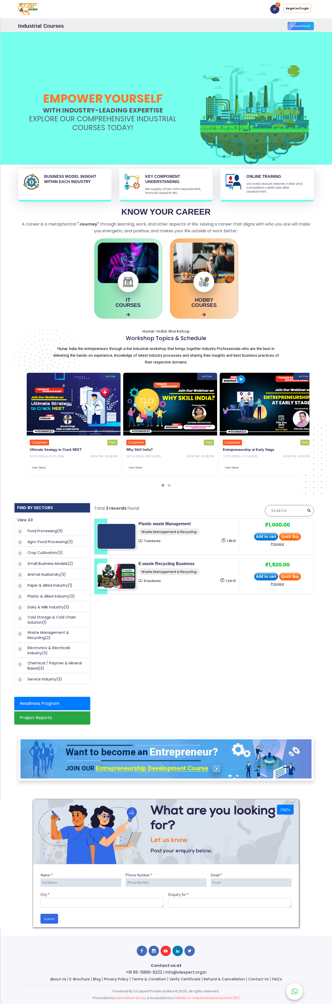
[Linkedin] (177, 951)
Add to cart (266, 536)
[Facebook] (142, 951)
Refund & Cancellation (224, 979)
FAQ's (285, 809)
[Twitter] (189, 951)
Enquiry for (178, 894)
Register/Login (297, 8)
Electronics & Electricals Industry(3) (48, 650)
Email (216, 875)
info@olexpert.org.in (185, 972)
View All (25, 520)
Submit (49, 919)
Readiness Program (39, 703)
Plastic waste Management (165, 524)
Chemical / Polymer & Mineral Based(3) (54, 666)
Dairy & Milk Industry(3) (48, 607)
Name (46, 875)
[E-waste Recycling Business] (116, 576)
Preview (277, 544)
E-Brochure (80, 979)
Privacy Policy (116, 979)
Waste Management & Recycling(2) (48, 635)
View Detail (39, 467)
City (45, 894)
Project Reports (36, 718)
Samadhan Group (131, 997)
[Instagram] (154, 951)
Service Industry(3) (44, 679)
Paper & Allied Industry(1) (49, 585)
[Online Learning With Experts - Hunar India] (28, 9)
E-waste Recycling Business (167, 563)
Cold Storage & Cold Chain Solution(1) (51, 620)
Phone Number (139, 875)
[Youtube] (166, 951)
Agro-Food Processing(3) (50, 541)
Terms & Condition (149, 979)
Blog (97, 979)
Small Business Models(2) (50, 563)
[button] (163, 485)
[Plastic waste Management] (116, 536)
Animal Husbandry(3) (46, 574)
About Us (58, 979)
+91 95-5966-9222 (144, 972)
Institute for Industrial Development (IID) (206, 997)
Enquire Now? (300, 26)
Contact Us (258, 979)
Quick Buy (290, 536)
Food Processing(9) (45, 530)
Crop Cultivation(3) (45, 552)
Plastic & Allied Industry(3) (51, 596)
